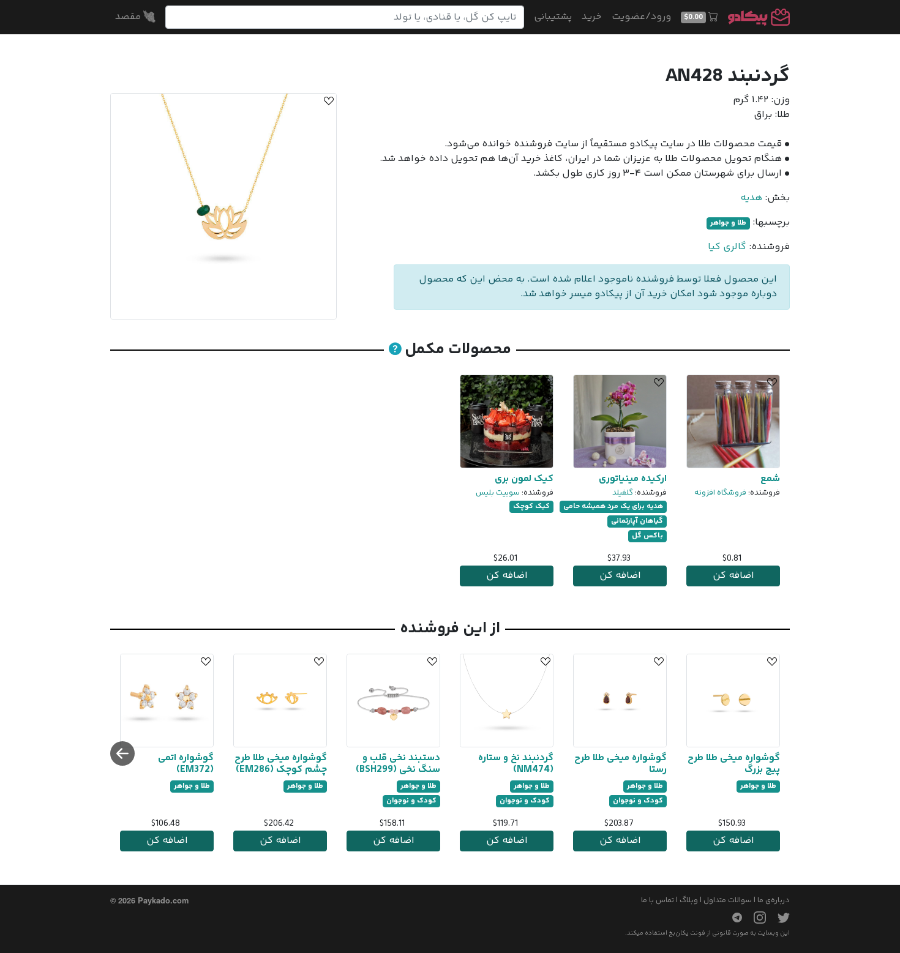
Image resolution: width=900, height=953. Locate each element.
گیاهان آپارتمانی (637, 521)
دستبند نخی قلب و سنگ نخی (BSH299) (398, 763)
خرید (592, 16)
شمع (770, 479)
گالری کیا (727, 247)
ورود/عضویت (641, 16)
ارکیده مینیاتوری (633, 479)
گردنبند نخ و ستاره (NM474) (515, 763)
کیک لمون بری (524, 479)
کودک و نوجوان (638, 801)
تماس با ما (657, 900)
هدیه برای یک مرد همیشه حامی (613, 506)
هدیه (751, 198)
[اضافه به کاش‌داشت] (327, 103)
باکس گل (647, 536)
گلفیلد (622, 493)
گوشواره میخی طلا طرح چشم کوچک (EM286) (280, 763)
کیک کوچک (531, 506)
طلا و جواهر (728, 223)
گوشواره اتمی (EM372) (186, 763)
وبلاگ (689, 900)
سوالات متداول (727, 900)
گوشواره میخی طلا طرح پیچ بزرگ (734, 763)
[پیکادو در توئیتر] (779, 917)
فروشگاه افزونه (720, 493)
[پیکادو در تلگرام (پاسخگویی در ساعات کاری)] (732, 917)
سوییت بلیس (498, 493)
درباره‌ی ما (773, 900)
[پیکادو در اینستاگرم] (755, 917)
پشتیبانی (553, 16)
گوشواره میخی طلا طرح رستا (620, 763)
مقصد (129, 16)
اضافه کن (733, 575)
